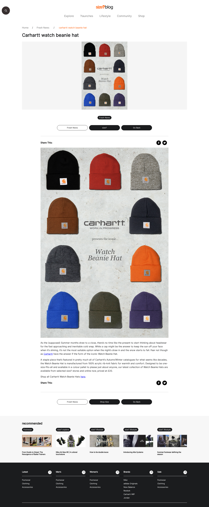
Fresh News (43, 27)
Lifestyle (105, 16)
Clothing (25, 484)
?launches (86, 16)
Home (25, 27)
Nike (126, 480)
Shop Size (104, 402)
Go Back (136, 128)
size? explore (63, 430)
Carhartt (48, 353)
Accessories (27, 487)
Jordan (127, 498)
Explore (69, 16)
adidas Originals (130, 484)
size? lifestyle (97, 430)
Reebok (127, 491)
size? (104, 128)
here (83, 376)
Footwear (27, 430)
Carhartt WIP (129, 494)
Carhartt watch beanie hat (73, 27)
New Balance (129, 487)
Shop (141, 16)
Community (124, 16)
